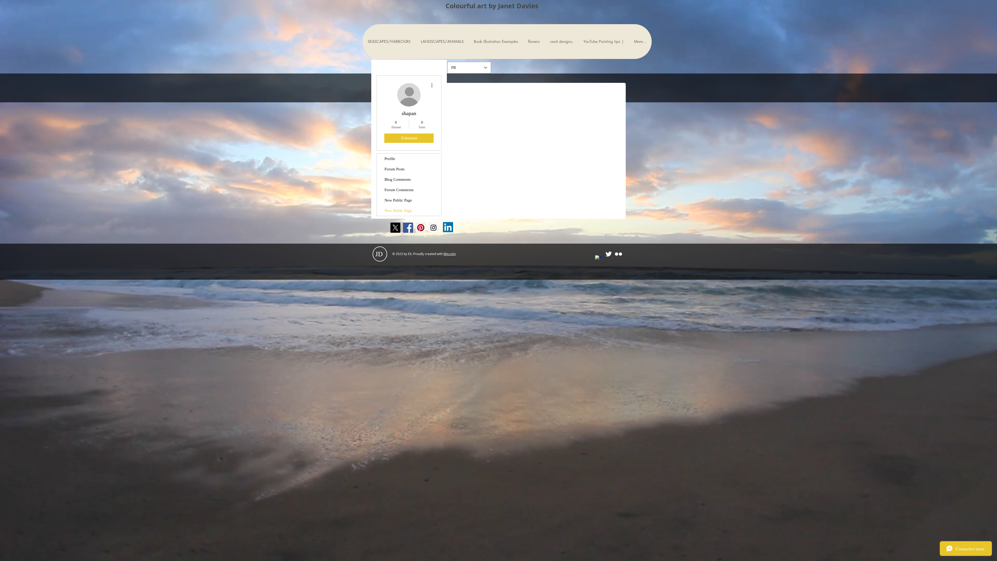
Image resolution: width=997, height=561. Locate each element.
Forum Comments (399, 190)
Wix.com (449, 254)
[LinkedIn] (448, 227)
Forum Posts (395, 169)
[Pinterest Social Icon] (421, 228)
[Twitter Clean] (608, 254)
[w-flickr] (618, 254)
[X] (395, 228)
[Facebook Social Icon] (408, 228)
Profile (390, 159)
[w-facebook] (598, 259)
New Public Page (398, 200)
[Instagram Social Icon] (433, 228)
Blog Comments (398, 179)
